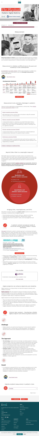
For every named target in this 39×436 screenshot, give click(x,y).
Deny (25, 434)
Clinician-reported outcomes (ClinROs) (11, 129)
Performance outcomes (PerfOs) (9, 136)
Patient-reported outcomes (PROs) (10, 112)
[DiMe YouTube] (7, 417)
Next (23, 399)
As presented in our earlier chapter (9, 70)
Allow (19, 434)
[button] (1, 2)
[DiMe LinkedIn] (2, 417)
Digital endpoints (5, 291)
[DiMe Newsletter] (4, 417)
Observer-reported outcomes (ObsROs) (11, 119)
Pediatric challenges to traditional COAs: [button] (11, 145)
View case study (19, 279)
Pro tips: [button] (11, 388)
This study (3, 231)
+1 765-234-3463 (4, 412)
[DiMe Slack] (5, 417)
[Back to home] (19, 2)
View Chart (19, 96)
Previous (16, 399)
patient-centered (20, 163)
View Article (19, 253)
